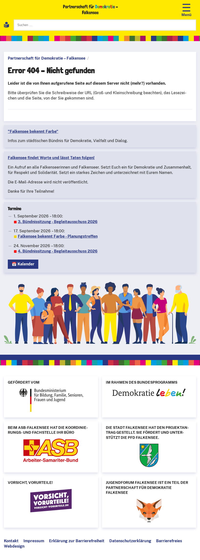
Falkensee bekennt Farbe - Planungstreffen (58, 236)
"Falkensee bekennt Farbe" (33, 131)
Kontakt (11, 541)
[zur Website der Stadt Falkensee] (149, 456)
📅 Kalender (23, 264)
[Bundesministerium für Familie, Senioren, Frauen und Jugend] (51, 400)
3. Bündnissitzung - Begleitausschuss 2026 (58, 221)
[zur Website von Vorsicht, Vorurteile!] (51, 501)
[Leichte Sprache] (6, 25)
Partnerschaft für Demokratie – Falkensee (46, 58)
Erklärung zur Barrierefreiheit (76, 541)
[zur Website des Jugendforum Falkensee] (149, 511)
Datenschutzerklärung (130, 541)
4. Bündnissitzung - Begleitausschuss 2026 (58, 251)
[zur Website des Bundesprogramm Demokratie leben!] (149, 393)
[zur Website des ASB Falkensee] (51, 451)
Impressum (33, 541)
